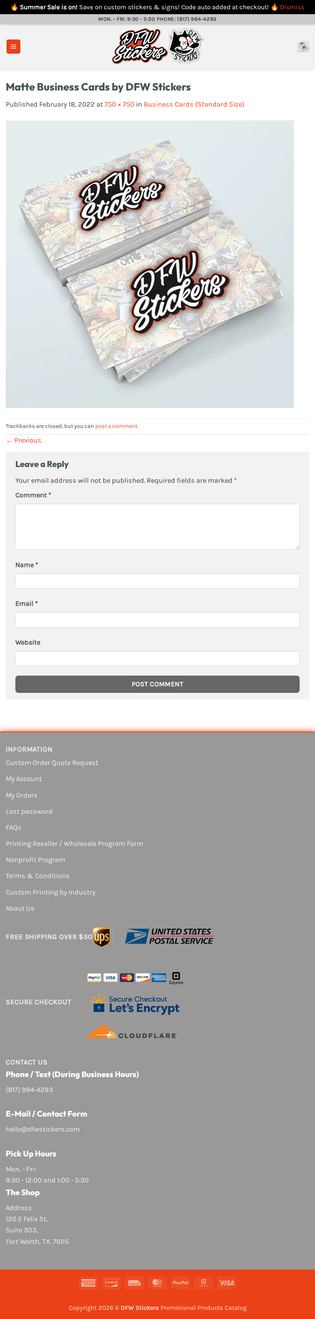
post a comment (116, 426)
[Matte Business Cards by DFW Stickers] (150, 264)
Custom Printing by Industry (50, 892)
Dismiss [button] (292, 7)
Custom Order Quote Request (52, 762)
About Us (20, 908)
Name (26, 565)
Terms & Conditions (38, 876)
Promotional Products (192, 1307)
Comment (33, 495)
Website (27, 642)
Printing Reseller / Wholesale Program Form (74, 843)
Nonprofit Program (35, 859)
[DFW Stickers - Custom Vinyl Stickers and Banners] (157, 46)
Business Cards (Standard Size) (194, 104)
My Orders (22, 795)
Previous (23, 440)
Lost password (29, 811)
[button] (13, 46)
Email (26, 603)
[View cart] (303, 46)
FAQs (14, 827)
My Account (24, 779)
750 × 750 (119, 104)
